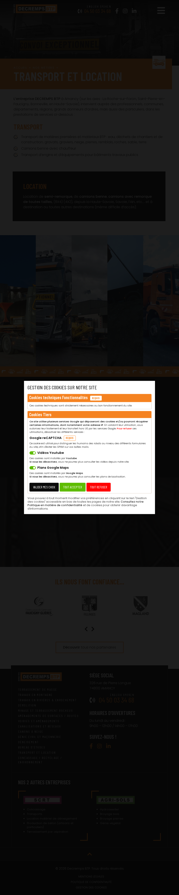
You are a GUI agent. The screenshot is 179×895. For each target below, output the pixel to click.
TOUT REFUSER (98, 487)
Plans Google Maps (53, 468)
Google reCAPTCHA (45, 438)
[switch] (32, 452)
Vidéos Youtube (50, 453)
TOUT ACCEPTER (72, 487)
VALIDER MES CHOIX (44, 487)
